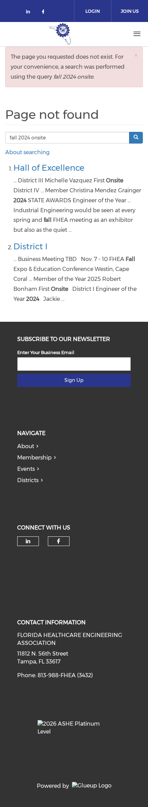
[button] (136, 55)
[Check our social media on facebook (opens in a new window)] (44, 13)
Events (26, 469)
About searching (27, 152)
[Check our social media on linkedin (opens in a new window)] (30, 13)
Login (92, 11)
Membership (34, 457)
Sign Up (73, 380)
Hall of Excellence (48, 168)
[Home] (60, 34)
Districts (28, 480)
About (25, 446)
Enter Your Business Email (45, 352)
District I (30, 246)
